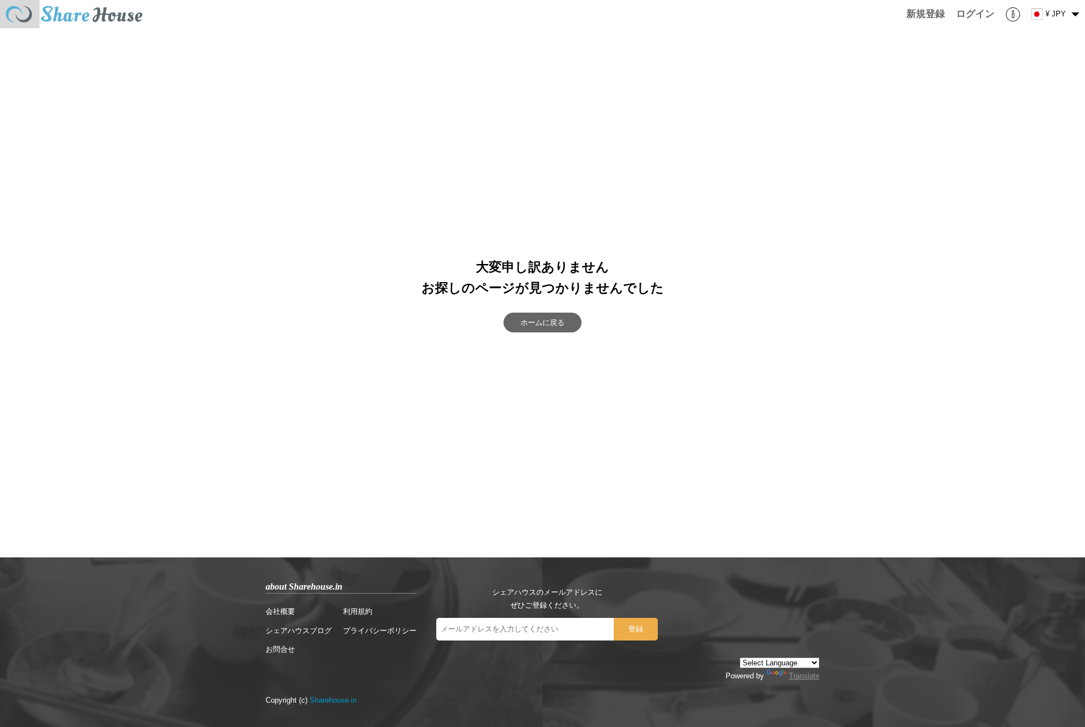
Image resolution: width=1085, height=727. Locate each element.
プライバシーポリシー (379, 630)
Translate (804, 676)
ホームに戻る (542, 322)
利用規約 (357, 611)
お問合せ (280, 649)
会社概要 (280, 611)
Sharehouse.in (333, 700)
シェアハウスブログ (299, 630)
